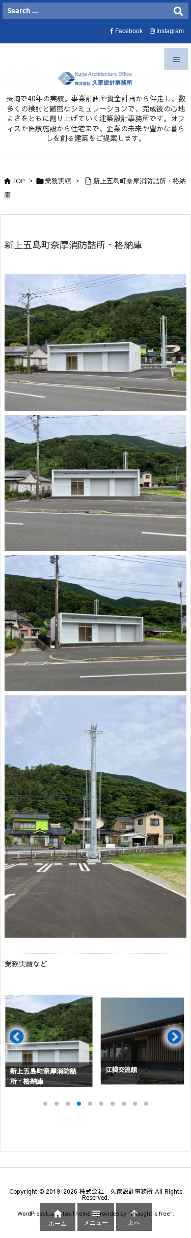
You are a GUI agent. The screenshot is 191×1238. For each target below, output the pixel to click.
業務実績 (58, 180)
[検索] (178, 11)
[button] (22, 1041)
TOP (18, 180)
